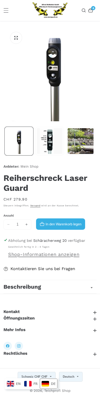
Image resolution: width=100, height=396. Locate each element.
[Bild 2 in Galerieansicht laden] (50, 141)
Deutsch (69, 376)
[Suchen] (84, 10)
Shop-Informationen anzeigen (43, 254)
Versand (35, 205)
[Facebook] (7, 346)
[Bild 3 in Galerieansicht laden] (80, 141)
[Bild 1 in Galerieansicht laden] (19, 141)
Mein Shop (29, 166)
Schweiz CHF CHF (34, 376)
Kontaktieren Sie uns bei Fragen (42, 268)
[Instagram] (19, 346)
